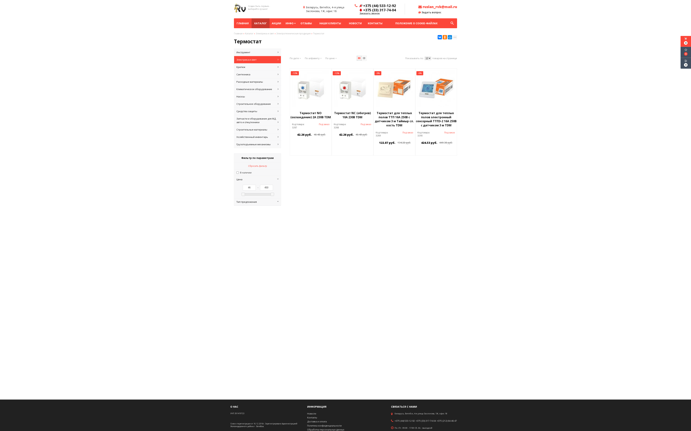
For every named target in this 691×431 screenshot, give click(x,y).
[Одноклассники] (445, 37)
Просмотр (320, 142)
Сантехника (243, 74)
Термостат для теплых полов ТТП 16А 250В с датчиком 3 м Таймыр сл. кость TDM (394, 119)
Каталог (260, 23)
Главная (243, 23)
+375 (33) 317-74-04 (426, 420)
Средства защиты (246, 111)
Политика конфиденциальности (324, 425)
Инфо (290, 23)
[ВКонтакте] (440, 37)
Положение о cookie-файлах (416, 23)
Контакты (375, 23)
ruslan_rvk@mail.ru (439, 7)
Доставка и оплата (317, 421)
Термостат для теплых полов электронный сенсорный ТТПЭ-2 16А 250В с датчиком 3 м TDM (436, 119)
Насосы (240, 96)
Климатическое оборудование (254, 89)
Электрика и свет (246, 59)
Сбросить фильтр (257, 166)
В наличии (246, 172)
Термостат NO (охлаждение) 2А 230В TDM (310, 115)
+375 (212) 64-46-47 (447, 420)
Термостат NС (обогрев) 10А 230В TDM (352, 115)
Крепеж (240, 67)
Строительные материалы (251, 129)
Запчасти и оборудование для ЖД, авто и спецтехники (256, 120)
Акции (276, 23)
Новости (355, 23)
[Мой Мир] (450, 37)
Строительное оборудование (253, 104)
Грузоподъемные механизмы (253, 144)
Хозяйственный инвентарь (252, 137)
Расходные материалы (249, 81)
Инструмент (243, 52)
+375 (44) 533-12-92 (405, 420)
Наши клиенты (330, 23)
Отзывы (306, 23)
